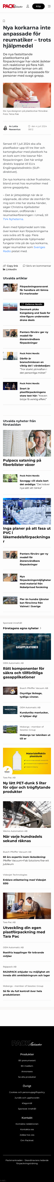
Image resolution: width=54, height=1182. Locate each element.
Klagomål (27, 1103)
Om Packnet (27, 1140)
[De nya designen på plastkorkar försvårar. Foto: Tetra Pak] (27, 95)
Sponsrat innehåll (27, 1108)
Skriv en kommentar (38, 265)
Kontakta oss (27, 1129)
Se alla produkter (27, 1077)
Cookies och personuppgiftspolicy (27, 1092)
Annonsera (27, 1071)
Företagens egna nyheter (21, 628)
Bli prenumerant (27, 1060)
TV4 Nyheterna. (13, 219)
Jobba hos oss (27, 1135)
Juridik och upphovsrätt (27, 1097)
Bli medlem (27, 1066)
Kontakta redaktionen (27, 1124)
